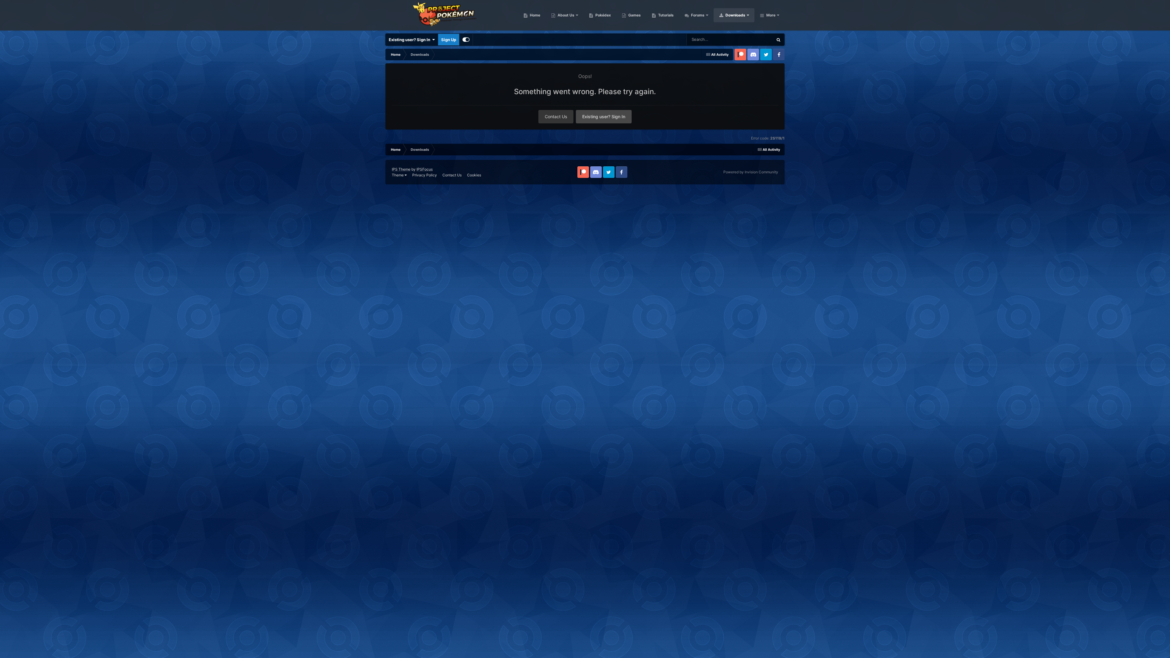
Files (760, 39)
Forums (697, 15)
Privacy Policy (424, 175)
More (770, 15)
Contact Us (556, 116)
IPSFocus (425, 169)
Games (634, 15)
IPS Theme (401, 169)
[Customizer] (466, 39)
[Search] (778, 39)
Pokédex (602, 15)
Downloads (735, 15)
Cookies (474, 175)
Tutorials (665, 15)
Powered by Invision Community (750, 172)
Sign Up (448, 39)
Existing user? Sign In (410, 39)
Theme (398, 175)
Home (534, 15)
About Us (565, 15)
